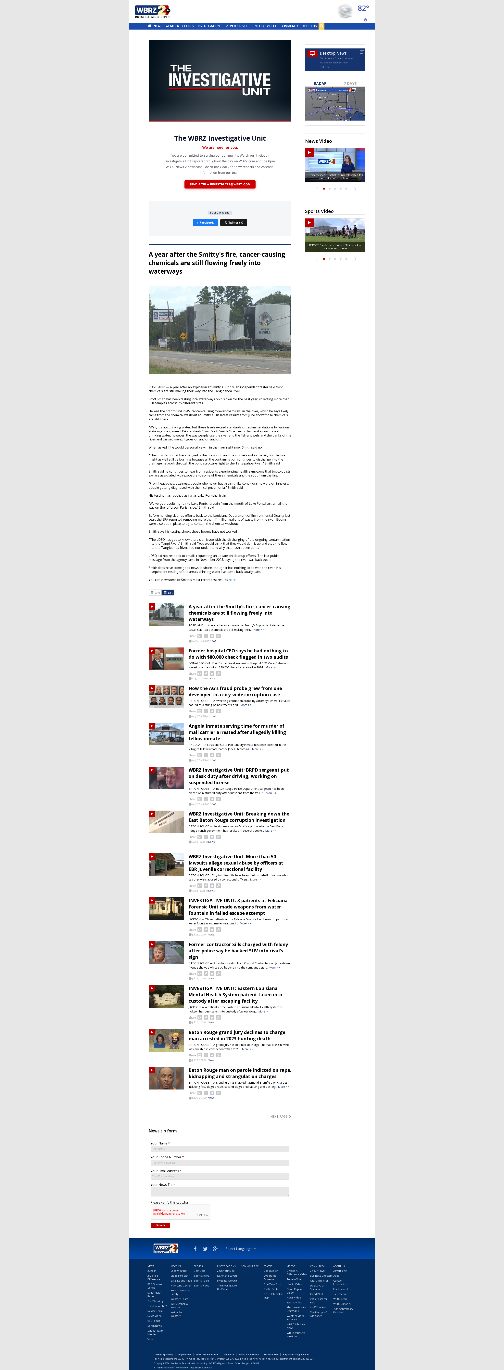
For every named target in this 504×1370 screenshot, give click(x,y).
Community (290, 26)
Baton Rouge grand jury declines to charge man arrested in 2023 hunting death (237, 1035)
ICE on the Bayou (227, 1275)
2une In (151, 1270)
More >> (258, 630)
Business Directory (321, 1275)
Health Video (294, 1284)
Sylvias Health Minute (155, 1332)
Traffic (258, 26)
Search (321, 26)
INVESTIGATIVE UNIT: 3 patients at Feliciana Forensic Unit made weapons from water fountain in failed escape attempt (238, 906)
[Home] (157, 11)
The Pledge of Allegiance (318, 1314)
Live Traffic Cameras (270, 1277)
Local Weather (179, 1270)
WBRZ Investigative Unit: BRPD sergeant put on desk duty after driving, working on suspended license (239, 776)
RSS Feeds (153, 1321)
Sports (188, 26)
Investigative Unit (227, 1280)
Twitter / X (234, 222)
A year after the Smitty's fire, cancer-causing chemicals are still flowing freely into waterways (239, 612)
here (232, 580)
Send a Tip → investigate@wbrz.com (220, 184)
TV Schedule (340, 1294)
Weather (172, 26)
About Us (309, 26)
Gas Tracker (271, 1270)
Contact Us (228, 1354)
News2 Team (155, 1311)
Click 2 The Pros (319, 1280)
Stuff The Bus (318, 1307)
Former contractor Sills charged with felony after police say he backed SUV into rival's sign (238, 950)
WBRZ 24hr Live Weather (180, 1305)
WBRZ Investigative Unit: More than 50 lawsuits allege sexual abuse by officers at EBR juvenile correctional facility (236, 862)
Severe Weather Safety (180, 1292)
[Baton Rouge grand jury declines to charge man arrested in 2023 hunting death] (166, 1040)
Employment (340, 1289)
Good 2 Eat (316, 1294)
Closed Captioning (163, 1354)
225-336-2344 (308, 1358)
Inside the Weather (177, 1314)
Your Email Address (166, 1171)
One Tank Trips (273, 1284)
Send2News (154, 1325)
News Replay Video (294, 1290)
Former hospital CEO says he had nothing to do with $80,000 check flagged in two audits (238, 653)
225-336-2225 (232, 1358)
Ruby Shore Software (200, 1367)
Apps (336, 1275)
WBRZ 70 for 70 (342, 1304)
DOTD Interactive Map (273, 1295)
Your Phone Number (167, 1157)
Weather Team (179, 1299)
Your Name (160, 1143)
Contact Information (340, 1282)
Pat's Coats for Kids (318, 1300)
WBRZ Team (340, 1299)
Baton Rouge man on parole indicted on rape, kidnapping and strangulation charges (240, 1073)
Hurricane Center (181, 1285)
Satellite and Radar (182, 1280)
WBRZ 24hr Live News (296, 1326)
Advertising (339, 1270)
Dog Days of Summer (317, 1287)
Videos (272, 26)
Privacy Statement (249, 1354)
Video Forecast (179, 1275)
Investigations (210, 26)
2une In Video (295, 1279)
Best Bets (199, 1270)
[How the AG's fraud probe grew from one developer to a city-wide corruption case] (166, 696)
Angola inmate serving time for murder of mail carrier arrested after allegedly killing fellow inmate (237, 732)
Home (149, 26)
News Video (154, 1316)
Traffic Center (272, 1289)
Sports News (201, 1275)
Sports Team (201, 1280)
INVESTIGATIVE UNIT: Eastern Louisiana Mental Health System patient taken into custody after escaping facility (235, 994)
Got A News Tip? (157, 1306)
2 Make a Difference (153, 1277)
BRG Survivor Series (155, 1285)
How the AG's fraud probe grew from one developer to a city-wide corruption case (235, 691)
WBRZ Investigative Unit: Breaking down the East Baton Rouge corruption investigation (239, 817)
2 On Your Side (237, 26)
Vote (150, 1339)
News (158, 26)
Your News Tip (163, 1184)
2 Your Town (317, 1270)
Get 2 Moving (155, 1301)
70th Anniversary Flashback (343, 1310)
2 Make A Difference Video (297, 1272)
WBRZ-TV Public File (207, 1354)
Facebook (205, 222)
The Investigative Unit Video (227, 1287)
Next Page (278, 1116)
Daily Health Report (154, 1294)
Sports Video (201, 1285)
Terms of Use (271, 1354)
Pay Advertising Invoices (296, 1354)
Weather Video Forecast (296, 1317)
